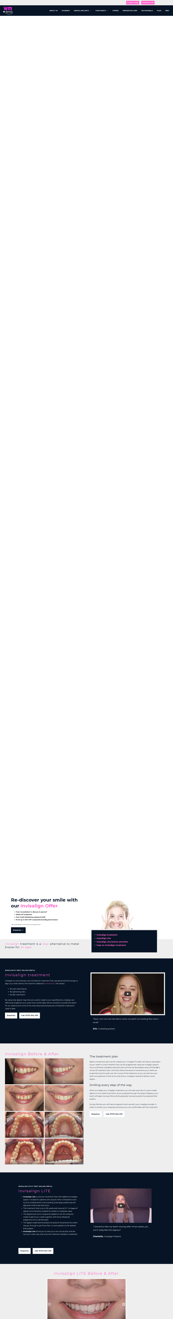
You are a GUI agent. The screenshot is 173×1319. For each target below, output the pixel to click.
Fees (167, 11)
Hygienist (66, 11)
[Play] (127, 993)
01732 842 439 (148, 3)
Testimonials (147, 11)
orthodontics (49, 984)
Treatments (100, 11)
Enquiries (11, 1015)
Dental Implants (81, 11)
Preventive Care (130, 11)
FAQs (159, 11)
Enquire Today (132, 3)
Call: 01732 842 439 (29, 1015)
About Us (53, 11)
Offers (116, 11)
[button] (123, 1304)
